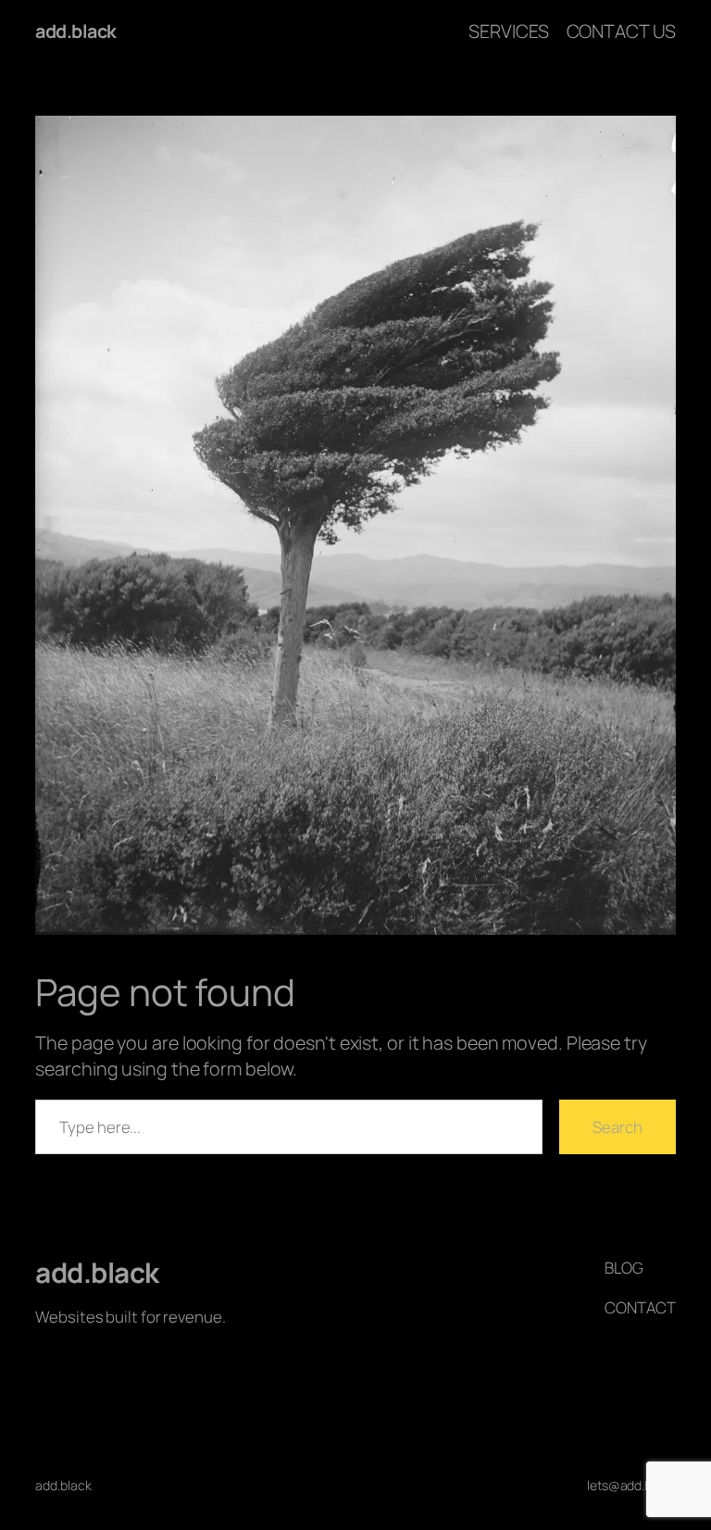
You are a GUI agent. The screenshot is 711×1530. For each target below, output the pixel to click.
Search (617, 1127)
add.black (76, 31)
